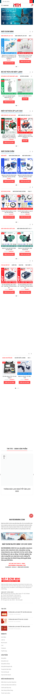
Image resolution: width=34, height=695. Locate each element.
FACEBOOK (8, 567)
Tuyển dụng (4, 651)
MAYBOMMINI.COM (7, 548)
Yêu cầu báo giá (5, 672)
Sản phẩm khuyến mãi (6, 666)
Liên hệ (3, 640)
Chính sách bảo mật (6, 687)
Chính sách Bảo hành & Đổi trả (8, 684)
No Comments (17, 614)
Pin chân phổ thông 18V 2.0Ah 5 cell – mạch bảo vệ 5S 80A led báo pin (25, 286)
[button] (9, 63)
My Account (4, 642)
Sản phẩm (3, 658)
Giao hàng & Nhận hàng (7, 690)
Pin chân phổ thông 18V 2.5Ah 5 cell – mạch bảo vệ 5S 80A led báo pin (9, 286)
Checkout (3, 648)
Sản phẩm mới (4, 661)
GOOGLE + (14, 567)
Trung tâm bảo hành (6, 669)
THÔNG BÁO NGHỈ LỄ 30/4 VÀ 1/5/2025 (18, 619)
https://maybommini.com (13, 598)
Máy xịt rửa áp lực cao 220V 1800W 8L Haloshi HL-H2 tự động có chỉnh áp (25, 136)
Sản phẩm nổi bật (5, 663)
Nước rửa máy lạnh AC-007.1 (25, 96)
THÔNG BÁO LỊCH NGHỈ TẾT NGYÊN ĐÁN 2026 (20, 612)
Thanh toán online (5, 693)
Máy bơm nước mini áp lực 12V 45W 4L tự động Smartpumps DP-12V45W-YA (8, 57)
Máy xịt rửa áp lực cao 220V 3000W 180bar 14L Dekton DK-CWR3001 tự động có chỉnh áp (9, 136)
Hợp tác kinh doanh (6, 674)
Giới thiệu (3, 637)
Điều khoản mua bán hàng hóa (8, 682)
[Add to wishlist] (14, 40)
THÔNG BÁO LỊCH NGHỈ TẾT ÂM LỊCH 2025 (19, 626)
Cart (2, 645)
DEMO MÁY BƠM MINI (23, 567)
